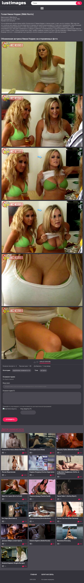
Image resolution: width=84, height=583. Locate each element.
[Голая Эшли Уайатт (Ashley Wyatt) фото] (69, 486)
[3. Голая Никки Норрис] (42, 174)
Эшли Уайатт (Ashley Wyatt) (66, 496)
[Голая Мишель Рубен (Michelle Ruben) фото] (69, 440)
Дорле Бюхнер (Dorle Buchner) (40, 518)
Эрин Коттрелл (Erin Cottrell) (12, 496)
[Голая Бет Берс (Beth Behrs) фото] (14, 509)
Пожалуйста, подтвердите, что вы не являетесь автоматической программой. (27, 406)
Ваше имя (6, 383)
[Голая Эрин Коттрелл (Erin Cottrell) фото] (14, 486)
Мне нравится (35, 362)
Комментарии (9, 377)
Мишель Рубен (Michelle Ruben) (68, 449)
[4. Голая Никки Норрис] (42, 227)
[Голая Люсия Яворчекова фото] (14, 462)
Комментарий (8, 391)
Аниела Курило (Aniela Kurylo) (40, 541)
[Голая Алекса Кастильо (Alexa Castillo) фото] (14, 440)
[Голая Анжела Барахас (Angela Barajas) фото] (14, 553)
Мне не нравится (37, 362)
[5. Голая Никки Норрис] (42, 280)
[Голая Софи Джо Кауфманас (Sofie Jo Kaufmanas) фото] (69, 462)
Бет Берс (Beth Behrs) (9, 518)
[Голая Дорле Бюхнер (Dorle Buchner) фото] (42, 509)
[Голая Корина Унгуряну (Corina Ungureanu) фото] (42, 462)
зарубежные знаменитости (21, 370)
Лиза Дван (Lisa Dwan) (37, 449)
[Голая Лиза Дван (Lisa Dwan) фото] (42, 440)
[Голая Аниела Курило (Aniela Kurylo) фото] (42, 531)
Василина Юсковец (64, 541)
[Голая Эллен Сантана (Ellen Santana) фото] (69, 509)
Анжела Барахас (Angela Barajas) (13, 563)
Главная (33, 574)
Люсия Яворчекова (8, 472)
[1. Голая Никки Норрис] (42, 68)
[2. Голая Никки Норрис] (42, 121)
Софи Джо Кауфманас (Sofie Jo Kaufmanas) (68, 473)
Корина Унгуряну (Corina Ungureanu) (42, 472)
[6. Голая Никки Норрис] (42, 333)
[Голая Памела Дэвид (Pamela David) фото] (42, 486)
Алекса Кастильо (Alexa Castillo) (13, 449)
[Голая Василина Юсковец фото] (69, 531)
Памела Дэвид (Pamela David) (40, 496)
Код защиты (24, 409)
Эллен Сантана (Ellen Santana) (67, 518)
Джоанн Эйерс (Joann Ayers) (12, 541)
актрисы (43, 370)
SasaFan (38, 579)
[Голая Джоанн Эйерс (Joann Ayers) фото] (14, 531)
